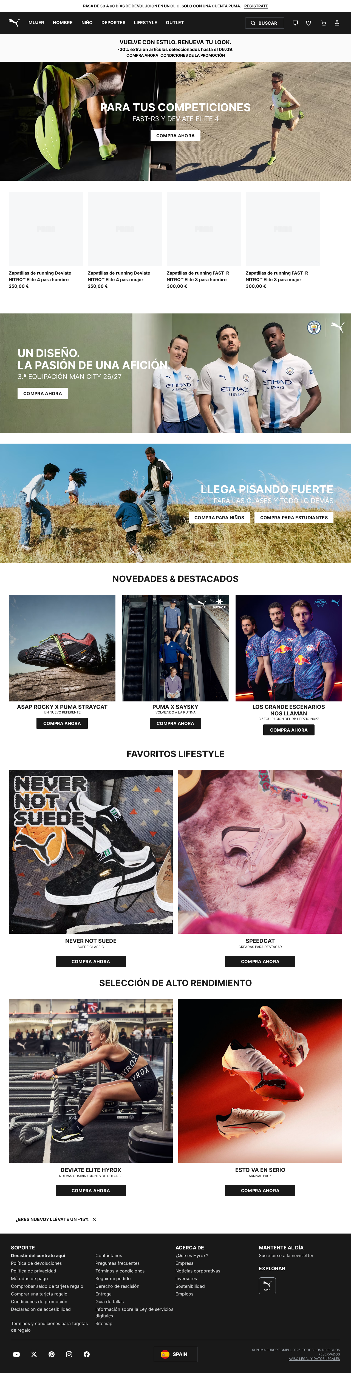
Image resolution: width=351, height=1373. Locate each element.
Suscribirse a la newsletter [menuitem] (286, 1255)
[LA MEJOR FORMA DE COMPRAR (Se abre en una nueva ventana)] (267, 1285)
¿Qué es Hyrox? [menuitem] (192, 1255)
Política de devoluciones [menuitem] (36, 1263)
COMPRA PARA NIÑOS (219, 517)
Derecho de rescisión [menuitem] (117, 1286)
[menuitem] (36, 23)
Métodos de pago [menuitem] (29, 1278)
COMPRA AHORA (142, 55)
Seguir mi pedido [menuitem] (113, 1278)
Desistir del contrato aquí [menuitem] (38, 1255)
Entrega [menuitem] (103, 1294)
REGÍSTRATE (256, 6)
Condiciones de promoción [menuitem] (39, 1301)
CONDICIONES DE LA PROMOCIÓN (192, 55)
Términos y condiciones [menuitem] (120, 1271)
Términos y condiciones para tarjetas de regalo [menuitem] (49, 1327)
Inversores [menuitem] (186, 1278)
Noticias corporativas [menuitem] (198, 1271)
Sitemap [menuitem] (103, 1323)
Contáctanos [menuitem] (108, 1255)
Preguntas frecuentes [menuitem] (117, 1263)
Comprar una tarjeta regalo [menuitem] (39, 1294)
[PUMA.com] (13, 23)
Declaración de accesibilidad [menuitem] (41, 1309)
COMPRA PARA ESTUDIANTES (294, 517)
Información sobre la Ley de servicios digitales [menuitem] (134, 1312)
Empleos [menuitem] (184, 1294)
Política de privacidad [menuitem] (33, 1271)
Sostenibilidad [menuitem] (190, 1286)
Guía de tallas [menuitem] (109, 1301)
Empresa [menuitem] (185, 1263)
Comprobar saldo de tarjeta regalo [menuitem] (47, 1286)
